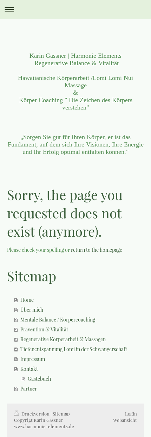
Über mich (31, 309)
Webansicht (125, 420)
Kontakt (29, 369)
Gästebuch (39, 378)
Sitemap (61, 414)
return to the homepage (96, 249)
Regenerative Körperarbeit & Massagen (63, 339)
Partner (28, 388)
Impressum (32, 359)
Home (27, 299)
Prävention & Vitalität (44, 329)
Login (131, 414)
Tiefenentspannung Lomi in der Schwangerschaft (73, 349)
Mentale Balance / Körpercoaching (57, 319)
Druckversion (35, 414)
